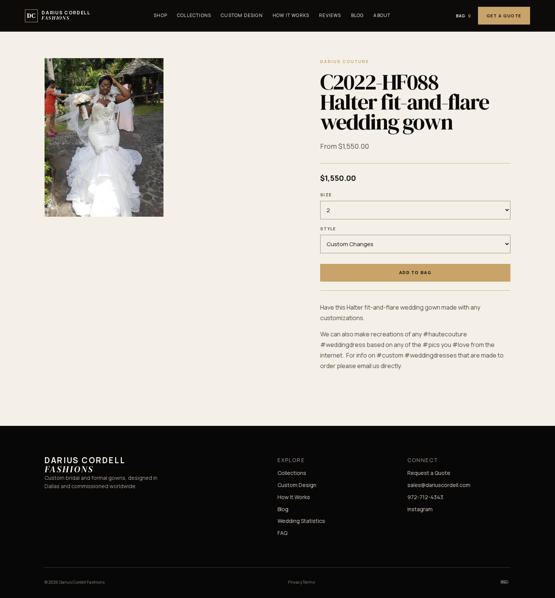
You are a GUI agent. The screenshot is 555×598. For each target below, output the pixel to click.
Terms (308, 582)
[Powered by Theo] (504, 582)
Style (328, 228)
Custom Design (242, 15)
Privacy (295, 582)
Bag (463, 15)
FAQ (282, 532)
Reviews (330, 15)
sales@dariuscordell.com (438, 485)
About (381, 15)
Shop (160, 15)
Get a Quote (504, 15)
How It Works (291, 15)
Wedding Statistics (301, 520)
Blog (357, 15)
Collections (194, 15)
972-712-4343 (425, 497)
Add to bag (415, 272)
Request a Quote (428, 472)
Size (325, 194)
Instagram (420, 509)
